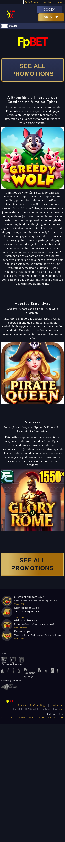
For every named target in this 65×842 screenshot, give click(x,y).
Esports (11, 717)
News (31, 717)
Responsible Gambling (31, 705)
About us (58, 705)
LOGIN (49, 9)
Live (22, 717)
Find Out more (20, 628)
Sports (51, 717)
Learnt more (19, 638)
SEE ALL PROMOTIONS (32, 70)
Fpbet (61, 709)
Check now (19, 617)
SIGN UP (51, 17)
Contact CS (19, 604)
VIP (61, 717)
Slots (41, 717)
